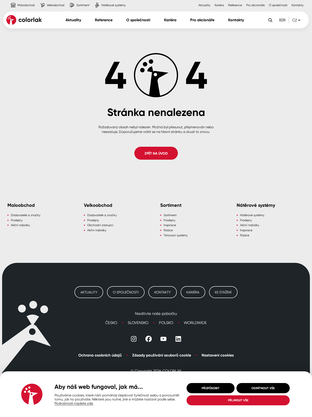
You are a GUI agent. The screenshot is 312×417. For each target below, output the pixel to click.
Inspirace (170, 225)
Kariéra (219, 5)
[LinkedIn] (178, 339)
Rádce (168, 230)
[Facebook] (148, 339)
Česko (111, 322)
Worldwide (195, 322)
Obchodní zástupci (100, 225)
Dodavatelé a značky (25, 215)
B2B (282, 19)
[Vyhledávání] (270, 20)
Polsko (166, 322)
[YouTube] (163, 339)
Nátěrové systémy (105, 2)
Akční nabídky (20, 225)
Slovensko (138, 322)
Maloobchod (17, 2)
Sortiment (73, 2)
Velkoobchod (46, 2)
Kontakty (298, 5)
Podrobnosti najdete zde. (74, 403)
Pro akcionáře (255, 5)
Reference (235, 5)
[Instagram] (134, 339)
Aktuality (204, 5)
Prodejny (16, 220)
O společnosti (278, 5)
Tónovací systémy (176, 235)
